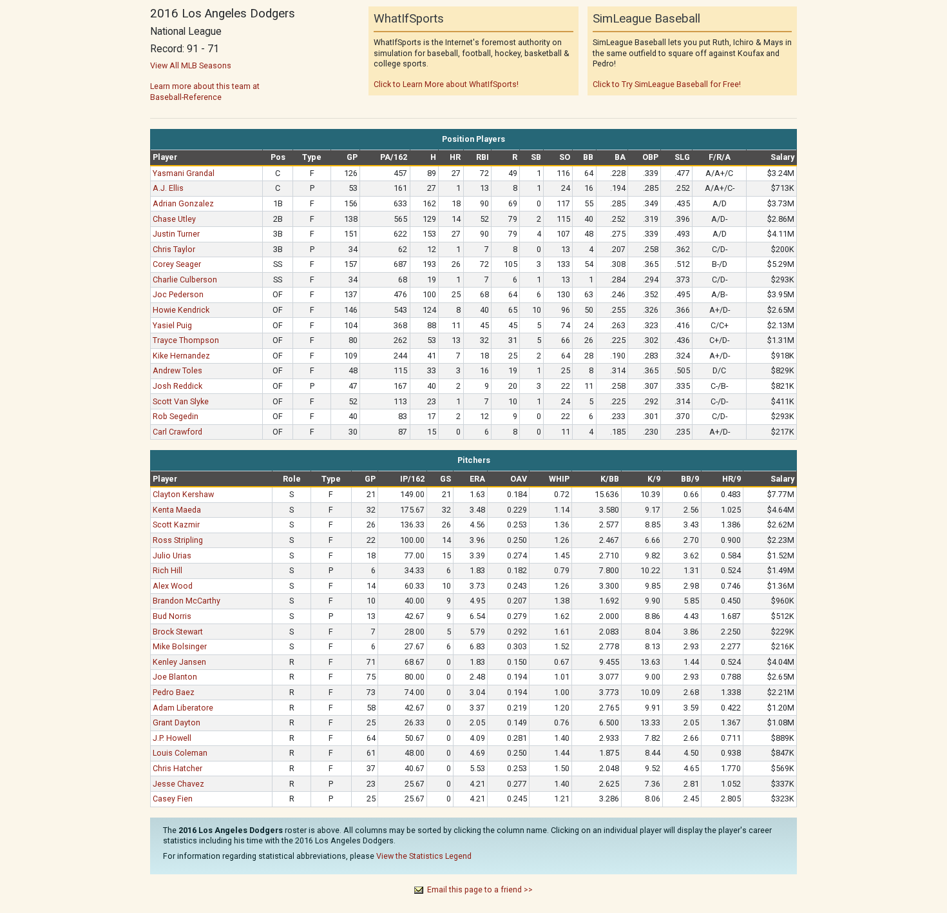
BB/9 (690, 479)
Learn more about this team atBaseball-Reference (205, 91)
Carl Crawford (177, 432)
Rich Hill (167, 570)
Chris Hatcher (177, 768)
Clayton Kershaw (183, 494)
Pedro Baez (174, 692)
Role (292, 479)
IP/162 (412, 479)
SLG (682, 157)
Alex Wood (173, 586)
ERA (477, 479)
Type (311, 157)
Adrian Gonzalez (183, 203)
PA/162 (393, 157)
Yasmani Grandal (184, 173)
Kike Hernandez (181, 355)
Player (165, 157)
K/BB (609, 479)
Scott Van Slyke (181, 401)
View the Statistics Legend (424, 856)
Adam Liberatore (183, 707)
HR (455, 157)
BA (620, 157)
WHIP (559, 479)
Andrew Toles (177, 370)
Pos (278, 157)
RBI (482, 157)
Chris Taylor (174, 249)
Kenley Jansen (179, 662)
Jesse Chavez (178, 784)
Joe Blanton (175, 677)
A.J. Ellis (168, 188)
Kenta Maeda (177, 510)
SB (536, 157)
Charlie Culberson (185, 279)
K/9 (653, 479)
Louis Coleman (180, 753)
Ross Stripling (178, 540)
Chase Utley (174, 219)
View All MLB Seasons (190, 65)
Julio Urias (172, 555)
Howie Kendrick (181, 310)
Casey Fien (173, 798)
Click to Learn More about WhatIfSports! (446, 84)
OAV (518, 479)
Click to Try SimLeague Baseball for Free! (667, 84)
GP (352, 157)
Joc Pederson (178, 294)
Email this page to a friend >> (480, 889)
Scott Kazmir (176, 524)
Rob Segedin (175, 416)
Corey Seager (177, 264)
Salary (782, 157)
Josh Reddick (177, 386)
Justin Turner (176, 234)
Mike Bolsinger (180, 646)
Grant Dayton (176, 722)
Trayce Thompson (186, 340)
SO (564, 157)
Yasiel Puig (172, 325)
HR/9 (731, 479)
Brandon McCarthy (186, 600)
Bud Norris (172, 616)
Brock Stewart (178, 631)
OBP (650, 157)
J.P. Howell (172, 738)
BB (588, 157)
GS (445, 479)
